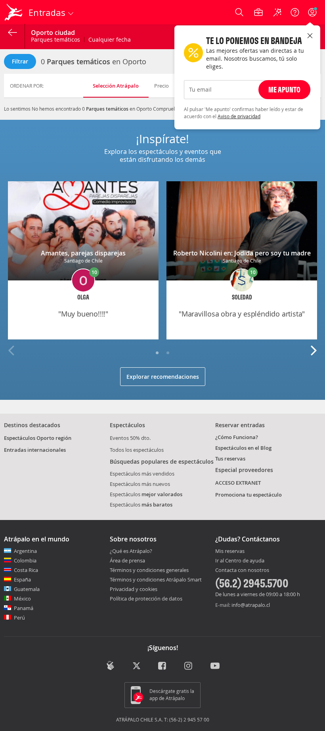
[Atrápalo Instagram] (188, 666)
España (22, 579)
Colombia (25, 560)
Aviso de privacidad (239, 116)
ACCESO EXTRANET (238, 482)
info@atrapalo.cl (250, 604)
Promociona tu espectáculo (248, 494)
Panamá (23, 608)
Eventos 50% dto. (130, 437)
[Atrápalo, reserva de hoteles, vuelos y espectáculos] (14, 12)
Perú (19, 617)
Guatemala (27, 589)
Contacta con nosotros (242, 570)
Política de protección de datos (146, 598)
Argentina (25, 550)
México (22, 598)
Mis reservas (230, 551)
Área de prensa (127, 560)
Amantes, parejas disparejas (83, 253)
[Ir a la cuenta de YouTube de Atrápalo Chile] (215, 666)
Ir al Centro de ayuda (239, 561)
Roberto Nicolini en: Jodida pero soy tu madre (242, 253)
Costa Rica (26, 570)
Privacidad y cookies (133, 589)
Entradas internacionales (35, 449)
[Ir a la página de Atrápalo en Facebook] (162, 666)
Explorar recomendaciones (162, 376)
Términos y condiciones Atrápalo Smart (156, 579)
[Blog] (110, 666)
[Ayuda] (295, 12)
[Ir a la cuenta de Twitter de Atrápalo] (136, 666)
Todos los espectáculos (137, 449)
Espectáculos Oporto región (37, 437)
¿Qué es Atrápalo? (131, 550)
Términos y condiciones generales (149, 570)
